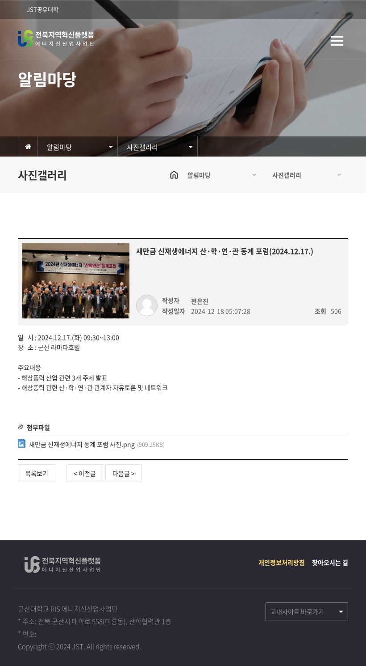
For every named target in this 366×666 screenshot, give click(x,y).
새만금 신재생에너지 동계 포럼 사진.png (97, 444)
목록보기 (36, 473)
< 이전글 (85, 473)
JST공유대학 (42, 9)
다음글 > (123, 473)
